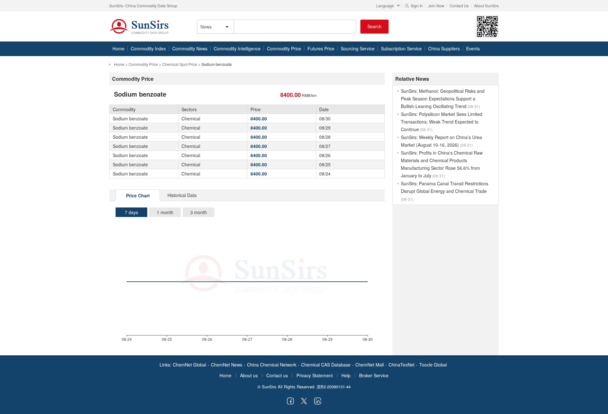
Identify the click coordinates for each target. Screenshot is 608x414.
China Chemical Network (271, 364)
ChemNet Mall (369, 364)
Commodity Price (284, 48)
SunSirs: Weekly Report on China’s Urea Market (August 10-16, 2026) (441, 141)
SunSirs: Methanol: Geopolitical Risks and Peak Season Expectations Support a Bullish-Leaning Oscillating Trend (442, 98)
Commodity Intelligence (237, 48)
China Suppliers (444, 48)
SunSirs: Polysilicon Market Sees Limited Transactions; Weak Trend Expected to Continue (441, 121)
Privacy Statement (314, 375)
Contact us (277, 375)
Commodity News (189, 48)
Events (473, 48)
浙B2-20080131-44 (334, 387)
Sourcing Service (358, 48)
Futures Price (320, 48)
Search (374, 26)
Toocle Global (433, 364)
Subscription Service (401, 48)
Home (118, 48)
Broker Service (374, 375)
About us (249, 375)
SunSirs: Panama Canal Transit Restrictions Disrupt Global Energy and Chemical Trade (444, 191)
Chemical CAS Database (326, 364)
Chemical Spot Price (179, 64)
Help (346, 375)
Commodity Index (148, 48)
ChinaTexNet (402, 364)
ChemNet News (226, 364)
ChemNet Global (189, 364)
